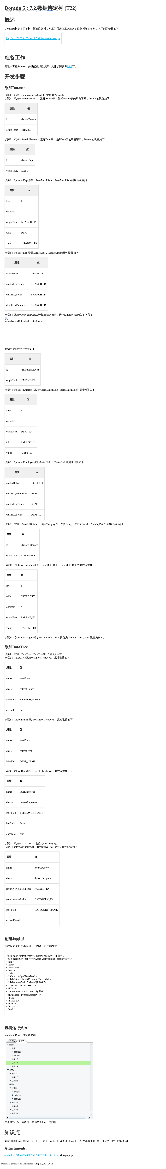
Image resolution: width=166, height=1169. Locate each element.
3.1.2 (69, 66)
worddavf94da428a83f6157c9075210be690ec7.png (33, 1155)
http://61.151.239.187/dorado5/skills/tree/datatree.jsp (33, 38)
